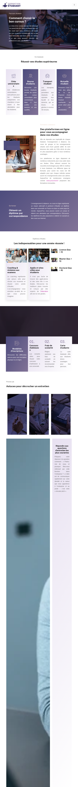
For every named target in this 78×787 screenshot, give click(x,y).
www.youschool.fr (52, 180)
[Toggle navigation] (74, 4)
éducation (44, 291)
